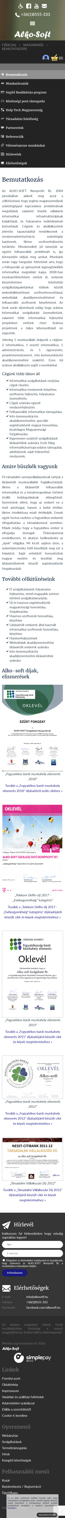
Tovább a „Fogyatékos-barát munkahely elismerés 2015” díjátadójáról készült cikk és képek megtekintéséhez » (32, 1037)
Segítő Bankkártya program (26, 92)
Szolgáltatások (12, 1442)
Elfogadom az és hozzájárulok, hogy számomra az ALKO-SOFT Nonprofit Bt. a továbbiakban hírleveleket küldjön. (32, 1263)
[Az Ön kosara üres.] (54, 57)
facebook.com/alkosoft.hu (43, 1307)
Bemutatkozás (14, 49)
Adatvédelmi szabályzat (18, 1403)
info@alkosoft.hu (37, 1297)
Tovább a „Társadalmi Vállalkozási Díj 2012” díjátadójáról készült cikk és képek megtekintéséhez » (32, 1195)
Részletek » (12, 1508)
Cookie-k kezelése (14, 1415)
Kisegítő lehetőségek (16, 1460)
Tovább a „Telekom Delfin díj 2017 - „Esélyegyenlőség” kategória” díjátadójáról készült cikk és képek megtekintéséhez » (32, 912)
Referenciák (15, 137)
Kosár (6, 1480)
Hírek (6, 1454)
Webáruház (10, 1435)
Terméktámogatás (14, 1448)
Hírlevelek (13, 154)
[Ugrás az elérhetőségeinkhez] (44, 6)
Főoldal (9, 45)
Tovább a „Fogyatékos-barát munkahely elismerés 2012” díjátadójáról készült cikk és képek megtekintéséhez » (32, 1118)
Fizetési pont (11, 1378)
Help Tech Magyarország (24, 110)
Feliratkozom (14, 1272)
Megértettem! (47, 1515)
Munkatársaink (17, 83)
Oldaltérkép (10, 1384)
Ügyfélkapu (10, 1493)
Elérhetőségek (16, 163)
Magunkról (33, 45)
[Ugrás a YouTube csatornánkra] (36, 6)
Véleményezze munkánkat (25, 145)
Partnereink (15, 128)
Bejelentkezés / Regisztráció (21, 1486)
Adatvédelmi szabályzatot (33, 1260)
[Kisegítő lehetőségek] (20, 6)
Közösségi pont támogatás (25, 101)
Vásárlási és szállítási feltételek (23, 1397)
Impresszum (10, 1391)
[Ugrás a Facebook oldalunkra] (28, 6)
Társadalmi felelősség (22, 119)
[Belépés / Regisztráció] (45, 57)
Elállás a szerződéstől (16, 1409)
